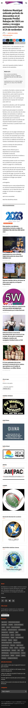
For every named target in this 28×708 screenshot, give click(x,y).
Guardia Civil (4, 632)
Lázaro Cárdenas (5, 637)
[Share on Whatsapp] (11, 40)
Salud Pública (5, 647)
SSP (22, 650)
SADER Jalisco (20, 645)
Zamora (23, 655)
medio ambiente (19, 637)
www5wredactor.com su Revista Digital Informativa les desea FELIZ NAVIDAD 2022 (13, 83)
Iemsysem (11, 632)
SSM (18, 650)
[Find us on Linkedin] (13, 600)
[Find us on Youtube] (9, 600)
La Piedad (18, 634)
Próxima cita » (6, 388)
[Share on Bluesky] (23, 40)
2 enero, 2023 (5, 234)
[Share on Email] (14, 40)
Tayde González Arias (14, 652)
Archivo (5, 277)
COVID (3, 627)
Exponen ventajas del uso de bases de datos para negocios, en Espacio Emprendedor (14, 282)
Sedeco (16, 647)
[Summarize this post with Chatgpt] (8, 43)
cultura (8, 627)
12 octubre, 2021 (6, 342)
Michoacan (4, 640)
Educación (4, 629)
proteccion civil (5, 645)
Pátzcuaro (13, 645)
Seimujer (14, 650)
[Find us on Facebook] (2, 600)
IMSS (17, 632)
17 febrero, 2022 (6, 286)
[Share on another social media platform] (19, 43)
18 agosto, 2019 (7, 37)
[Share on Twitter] (7, 40)
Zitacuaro (4, 658)
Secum (11, 647)
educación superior (12, 629)
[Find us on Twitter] (6, 600)
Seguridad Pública (6, 650)
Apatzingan (4, 624)
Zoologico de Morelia (12, 658)
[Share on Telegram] (17, 40)
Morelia (10, 640)
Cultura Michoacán (16, 627)
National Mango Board (7, 642)
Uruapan (18, 655)
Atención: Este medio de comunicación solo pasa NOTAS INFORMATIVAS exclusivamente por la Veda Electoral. (14, 308)
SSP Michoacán (5, 652)
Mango (12, 637)
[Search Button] (26, 3)
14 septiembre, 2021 (6, 370)
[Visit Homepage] (14, 2)
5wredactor (19, 701)
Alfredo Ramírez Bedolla (14, 622)
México (15, 640)
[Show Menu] (2, 3)
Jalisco (12, 634)
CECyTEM (10, 624)
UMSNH (12, 655)
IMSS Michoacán (5, 634)
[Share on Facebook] (4, 40)
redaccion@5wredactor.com (7, 703)
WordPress (8, 701)
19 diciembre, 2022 (6, 260)
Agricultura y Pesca (8, 223)
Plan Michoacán (17, 642)
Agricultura (4, 622)
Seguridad (22, 647)
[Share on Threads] (20, 40)
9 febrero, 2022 (6, 312)
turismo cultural (5, 655)
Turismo (23, 652)
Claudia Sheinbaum (18, 624)
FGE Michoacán (22, 629)
